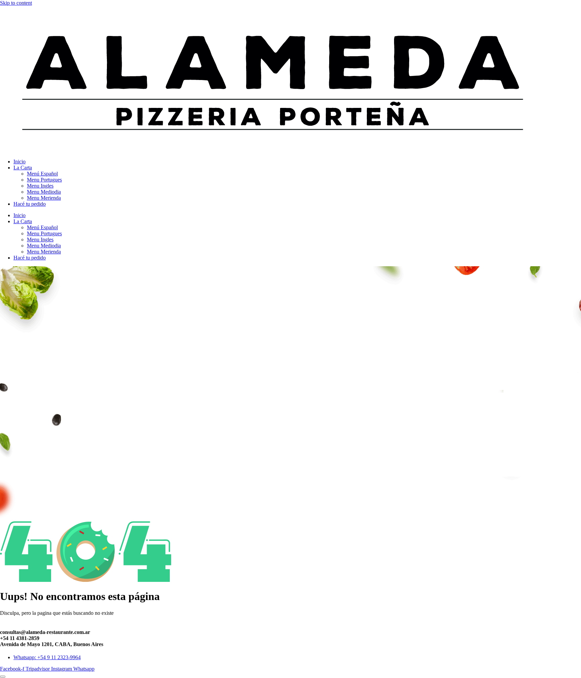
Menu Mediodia (44, 192)
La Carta (22, 167)
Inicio (19, 161)
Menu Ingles (40, 186)
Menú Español (42, 173)
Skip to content (16, 3)
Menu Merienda (44, 198)
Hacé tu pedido (29, 204)
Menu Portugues (44, 180)
